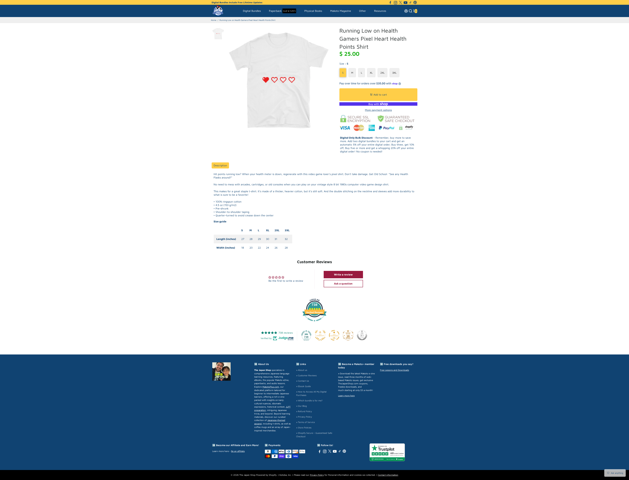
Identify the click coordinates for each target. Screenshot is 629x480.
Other (362, 10)
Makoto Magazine (340, 10)
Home (213, 20)
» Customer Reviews (306, 375)
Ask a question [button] (343, 283)
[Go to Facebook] (390, 2)
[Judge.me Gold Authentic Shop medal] (320, 335)
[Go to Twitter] (400, 2)
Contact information (388, 475)
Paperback (282, 10)
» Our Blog (301, 406)
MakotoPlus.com (270, 386)
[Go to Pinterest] (415, 2)
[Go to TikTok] (410, 2)
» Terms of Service (305, 422)
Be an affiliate (238, 451)
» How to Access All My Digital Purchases (311, 393)
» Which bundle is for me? (309, 400)
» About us (301, 370)
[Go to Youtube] (405, 2)
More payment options (378, 109)
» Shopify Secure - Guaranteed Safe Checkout (314, 435)
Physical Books (313, 10)
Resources (380, 10)
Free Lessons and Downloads (394, 370)
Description (220, 165)
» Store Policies (303, 427)
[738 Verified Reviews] (314, 323)
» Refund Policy (304, 411)
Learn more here (346, 395)
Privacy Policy (317, 475)
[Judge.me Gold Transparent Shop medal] (334, 335)
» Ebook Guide (303, 386)
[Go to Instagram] (395, 2)
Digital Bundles (252, 10)
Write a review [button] (343, 274)
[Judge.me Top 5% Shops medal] (362, 335)
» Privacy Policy (304, 416)
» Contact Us (302, 381)
